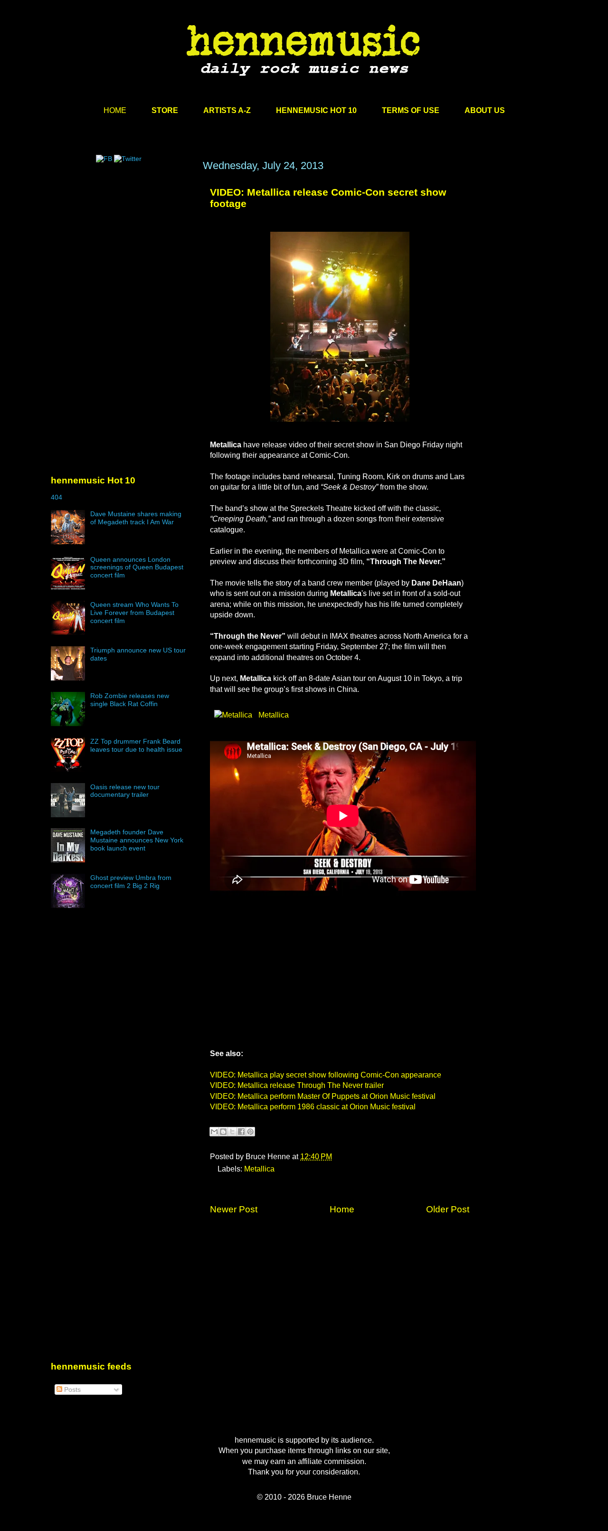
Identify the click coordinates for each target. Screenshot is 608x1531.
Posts (71, 1389)
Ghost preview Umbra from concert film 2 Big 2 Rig (130, 881)
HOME (115, 110)
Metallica (272, 715)
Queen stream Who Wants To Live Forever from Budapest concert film (134, 612)
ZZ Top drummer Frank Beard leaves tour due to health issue (136, 745)
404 (56, 497)
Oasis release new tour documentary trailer (125, 791)
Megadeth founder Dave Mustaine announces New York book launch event (136, 840)
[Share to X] (232, 1131)
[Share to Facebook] (241, 1131)
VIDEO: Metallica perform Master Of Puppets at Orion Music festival (323, 1096)
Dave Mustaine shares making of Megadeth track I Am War (135, 518)
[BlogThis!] (223, 1131)
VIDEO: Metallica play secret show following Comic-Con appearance (325, 1075)
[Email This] (214, 1131)
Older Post (447, 1209)
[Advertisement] (122, 250)
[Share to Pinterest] (250, 1131)
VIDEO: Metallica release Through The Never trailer (297, 1085)
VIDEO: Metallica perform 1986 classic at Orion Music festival (313, 1107)
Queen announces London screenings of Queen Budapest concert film (136, 567)
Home (342, 1209)
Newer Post (233, 1209)
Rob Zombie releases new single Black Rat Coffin (129, 700)
